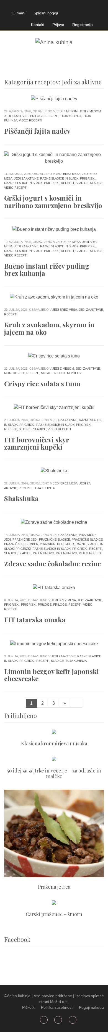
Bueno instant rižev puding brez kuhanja (46, 269)
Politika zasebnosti (57, 1007)
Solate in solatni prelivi (61, 373)
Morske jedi (14, 373)
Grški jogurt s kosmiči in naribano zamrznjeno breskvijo (53, 201)
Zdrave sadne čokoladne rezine (52, 563)
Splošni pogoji (46, 13)
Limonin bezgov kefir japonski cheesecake (51, 675)
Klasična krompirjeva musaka (54, 743)
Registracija (82, 24)
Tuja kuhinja (70, 116)
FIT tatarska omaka (34, 619)
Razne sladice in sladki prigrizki (67, 178)
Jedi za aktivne (16, 116)
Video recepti (30, 120)
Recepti (51, 116)
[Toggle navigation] (10, 59)
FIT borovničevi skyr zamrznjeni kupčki (36, 443)
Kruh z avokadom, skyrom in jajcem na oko (49, 328)
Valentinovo (43, 553)
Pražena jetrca (54, 886)
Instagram (37, 5)
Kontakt (37, 24)
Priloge (37, 116)
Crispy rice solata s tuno (42, 383)
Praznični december (21, 544)
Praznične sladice (54, 539)
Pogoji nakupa (91, 1007)
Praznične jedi (24, 539)
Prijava (58, 24)
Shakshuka (21, 498)
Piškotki (28, 1007)
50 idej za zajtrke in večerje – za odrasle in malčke (54, 773)
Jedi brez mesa (68, 173)
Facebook (11, 5)
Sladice (82, 183)
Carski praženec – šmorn (54, 914)
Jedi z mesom (67, 111)
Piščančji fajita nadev (37, 130)
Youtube (24, 5)
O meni (18, 13)
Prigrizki (11, 604)
